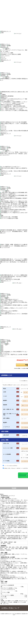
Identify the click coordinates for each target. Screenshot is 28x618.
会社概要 (2, 613)
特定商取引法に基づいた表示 (9, 613)
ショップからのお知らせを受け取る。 (11, 465)
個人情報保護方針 (18, 613)
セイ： (22, 396)
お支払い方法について (10, 608)
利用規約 (5, 468)
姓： (22, 392)
